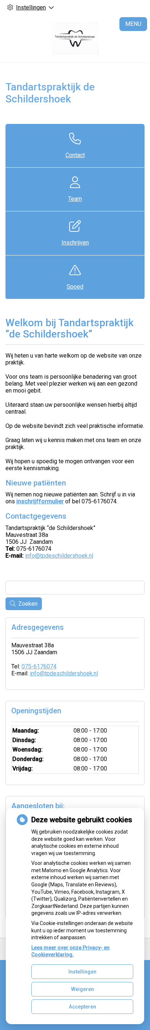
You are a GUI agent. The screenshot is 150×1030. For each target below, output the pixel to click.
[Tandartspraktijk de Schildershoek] (75, 38)
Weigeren (82, 989)
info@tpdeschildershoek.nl (59, 555)
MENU (133, 23)
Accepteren (82, 1007)
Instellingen (82, 972)
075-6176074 (38, 666)
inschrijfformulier (40, 501)
